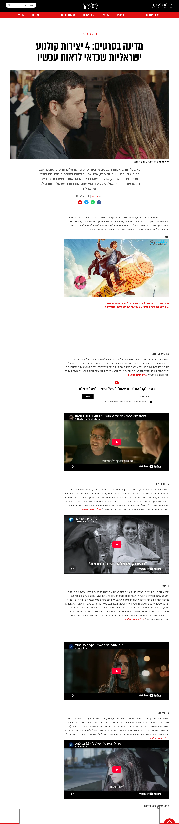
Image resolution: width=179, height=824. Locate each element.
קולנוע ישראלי (89, 34)
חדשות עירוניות (154, 15)
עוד (22, 15)
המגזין (120, 15)
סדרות (135, 15)
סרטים (35, 15)
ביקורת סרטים (150, 806)
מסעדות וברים (68, 15)
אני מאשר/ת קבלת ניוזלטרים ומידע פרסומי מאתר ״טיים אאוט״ (127, 402)
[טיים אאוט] (89, 7)
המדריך (105, 15)
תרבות (50, 15)
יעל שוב (95, 196)
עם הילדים (88, 15)
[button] (166, 237)
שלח (87, 396)
